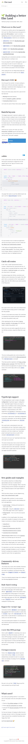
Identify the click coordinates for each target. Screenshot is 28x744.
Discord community (14, 708)
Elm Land (8, 2)
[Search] (22, 2)
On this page (4, 6)
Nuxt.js (3, 323)
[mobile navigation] (25, 2)
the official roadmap (12, 703)
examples (22, 535)
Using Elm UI (6, 524)
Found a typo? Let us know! (9, 727)
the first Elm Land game (17, 49)
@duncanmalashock (21, 357)
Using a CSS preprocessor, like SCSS (12, 528)
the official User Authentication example (11, 244)
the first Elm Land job (19, 46)
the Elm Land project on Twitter (14, 705)
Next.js (21, 321)
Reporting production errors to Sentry (12, 530)
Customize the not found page (10, 532)
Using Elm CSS (6, 526)
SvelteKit (7, 323)
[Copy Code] (25, 169)
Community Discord (18, 65)
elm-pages (15, 323)
